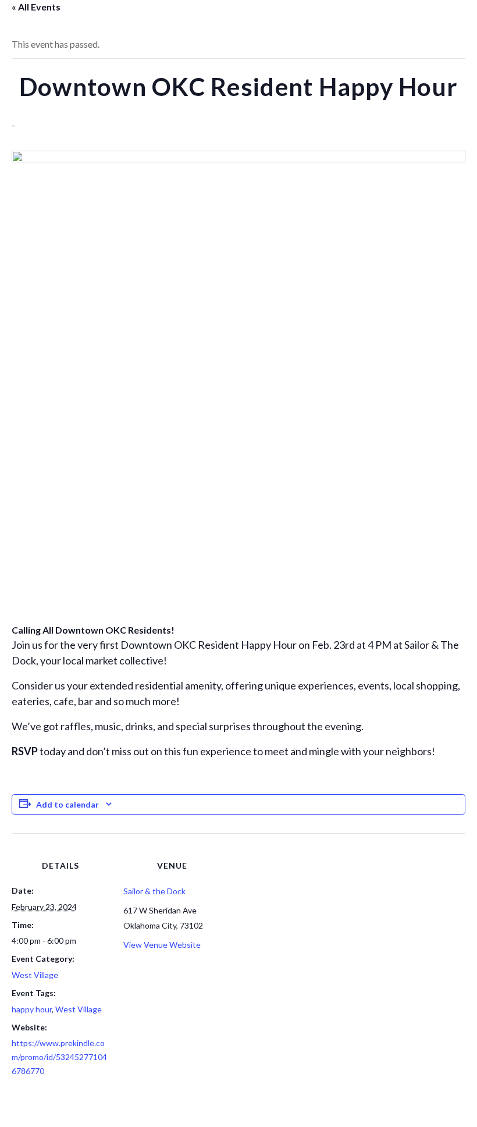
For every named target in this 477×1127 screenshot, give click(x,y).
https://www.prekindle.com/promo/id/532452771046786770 (59, 1057)
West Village (35, 975)
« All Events (36, 6)
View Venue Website (162, 945)
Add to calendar (67, 804)
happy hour (32, 1009)
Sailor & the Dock (154, 891)
